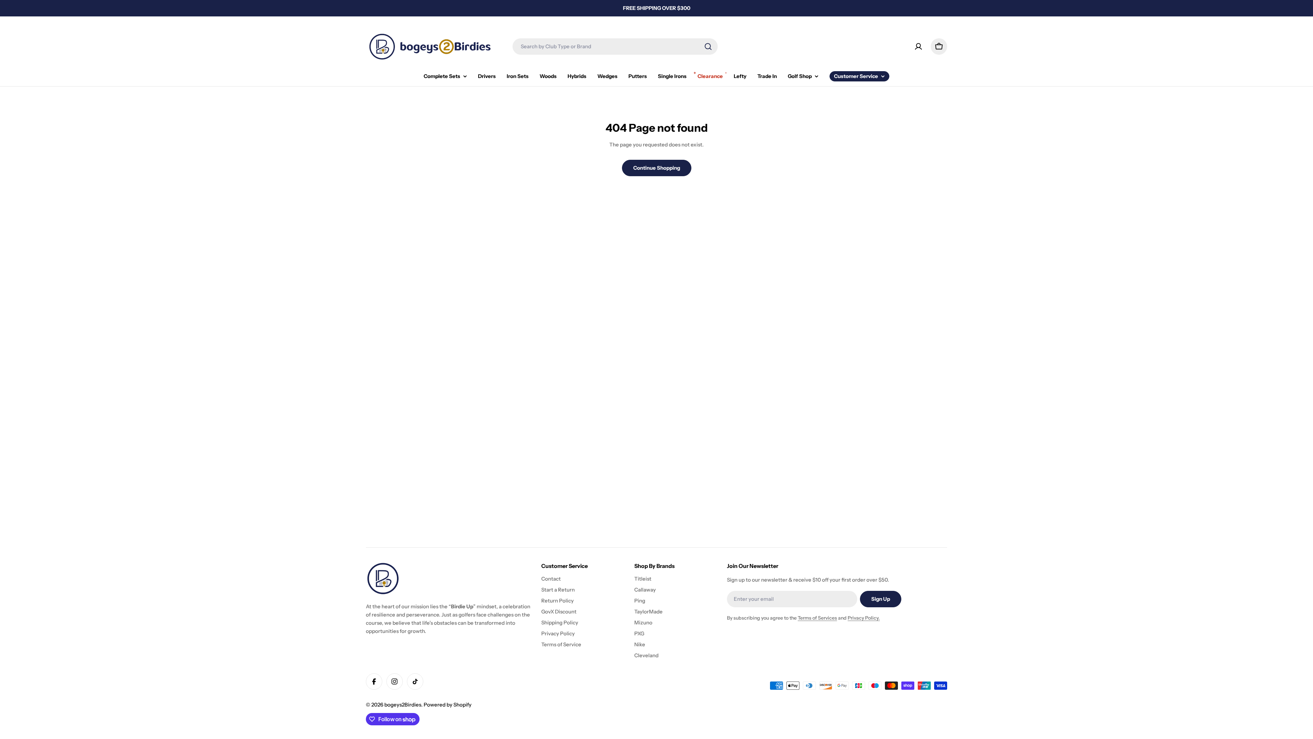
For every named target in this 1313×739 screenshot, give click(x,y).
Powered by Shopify (448, 704)
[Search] (708, 46)
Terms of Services (817, 618)
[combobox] (615, 46)
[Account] (918, 46)
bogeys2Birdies (402, 704)
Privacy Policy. (864, 618)
